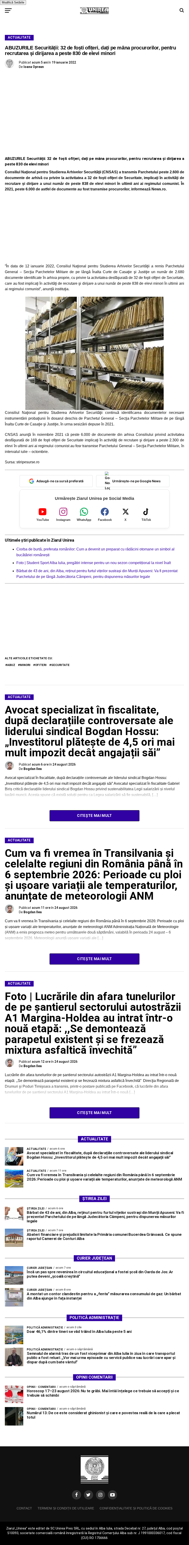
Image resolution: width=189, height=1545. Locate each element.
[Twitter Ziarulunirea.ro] (88, 1494)
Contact (24, 1508)
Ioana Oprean (34, 67)
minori (25, 665)
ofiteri (41, 665)
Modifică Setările (13, 2)
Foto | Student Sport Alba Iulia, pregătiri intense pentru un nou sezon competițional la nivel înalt (93, 563)
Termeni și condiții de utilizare (66, 1508)
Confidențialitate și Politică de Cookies (136, 1508)
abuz (11, 665)
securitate (60, 665)
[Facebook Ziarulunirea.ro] (76, 1494)
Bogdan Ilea (33, 769)
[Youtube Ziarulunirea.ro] (112, 1494)
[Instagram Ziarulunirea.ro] (100, 1494)
